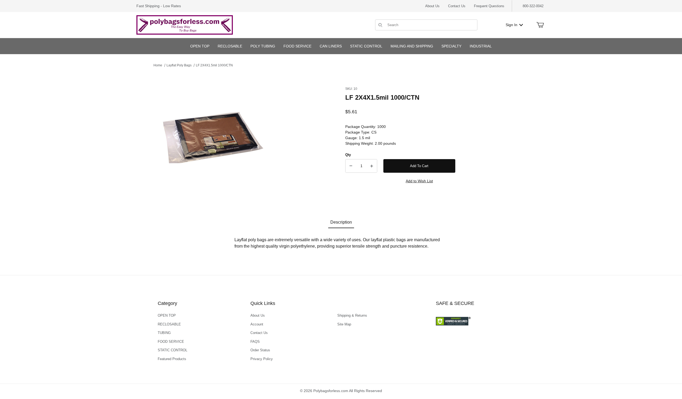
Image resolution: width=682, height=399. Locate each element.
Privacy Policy (261, 359)
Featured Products (172, 359)
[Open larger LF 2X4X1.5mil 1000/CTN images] (212, 138)
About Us (432, 6)
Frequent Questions (489, 6)
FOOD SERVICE (171, 342)
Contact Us (456, 6)
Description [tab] (341, 222)
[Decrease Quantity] (351, 166)
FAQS (255, 342)
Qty (348, 155)
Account (256, 324)
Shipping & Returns (352, 315)
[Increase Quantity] (371, 166)
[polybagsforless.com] (184, 24)
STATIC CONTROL (172, 350)
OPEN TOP (167, 315)
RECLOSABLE (169, 324)
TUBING (164, 333)
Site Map (344, 324)
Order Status (260, 350)
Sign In (511, 25)
